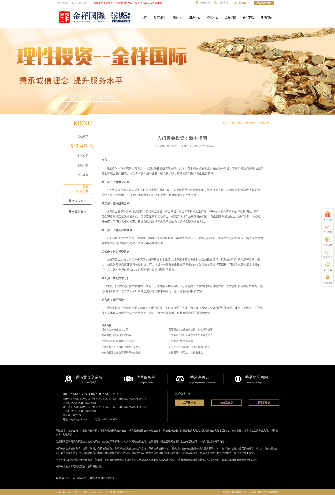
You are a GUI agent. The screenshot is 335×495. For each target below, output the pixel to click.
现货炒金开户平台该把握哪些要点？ (121, 347)
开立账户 (78, 97)
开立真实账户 (264, 2)
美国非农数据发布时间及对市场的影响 (189, 347)
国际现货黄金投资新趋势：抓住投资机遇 (191, 329)
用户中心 (194, 17)
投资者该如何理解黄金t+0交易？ (119, 341)
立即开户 (188, 402)
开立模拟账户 (241, 3)
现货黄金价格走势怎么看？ (116, 329)
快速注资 (225, 402)
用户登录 (108, 97)
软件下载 (248, 17)
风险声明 (67, 434)
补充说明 (225, 492)
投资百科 (78, 146)
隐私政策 (237, 492)
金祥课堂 (82, 174)
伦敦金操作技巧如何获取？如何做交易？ (191, 335)
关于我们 (159, 17)
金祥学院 (230, 17)
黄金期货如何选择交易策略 (116, 335)
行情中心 (177, 17)
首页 (144, 17)
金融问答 (82, 165)
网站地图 (274, 492)
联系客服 (263, 402)
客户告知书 (250, 492)
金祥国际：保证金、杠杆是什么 (186, 352)
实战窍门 (82, 136)
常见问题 (266, 17)
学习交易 (82, 155)
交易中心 (212, 17)
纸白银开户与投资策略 (181, 341)
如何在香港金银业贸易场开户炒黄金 (121, 352)
